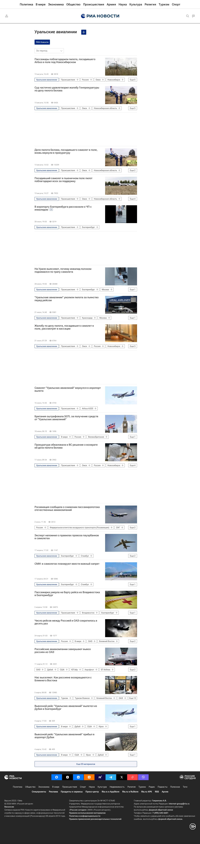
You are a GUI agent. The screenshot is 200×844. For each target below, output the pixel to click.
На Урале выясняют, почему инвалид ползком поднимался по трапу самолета (63, 270)
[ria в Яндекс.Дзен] (67, 777)
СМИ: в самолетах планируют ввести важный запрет (67, 563)
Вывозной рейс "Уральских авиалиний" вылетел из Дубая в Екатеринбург (66, 707)
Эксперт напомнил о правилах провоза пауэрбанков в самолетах (67, 537)
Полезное (175, 787)
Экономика (43, 787)
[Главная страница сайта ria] (100, 16)
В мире (55, 787)
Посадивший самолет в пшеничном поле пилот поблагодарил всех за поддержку (63, 180)
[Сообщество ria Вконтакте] (78, 777)
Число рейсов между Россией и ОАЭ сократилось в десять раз (66, 622)
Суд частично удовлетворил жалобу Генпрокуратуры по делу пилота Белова (67, 89)
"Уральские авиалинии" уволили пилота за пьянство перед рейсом (67, 299)
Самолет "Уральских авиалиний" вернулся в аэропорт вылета (68, 389)
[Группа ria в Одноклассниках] (89, 777)
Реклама (53, 791)
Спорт (83, 787)
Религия (132, 787)
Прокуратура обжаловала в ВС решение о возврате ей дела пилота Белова (66, 446)
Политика (17, 787)
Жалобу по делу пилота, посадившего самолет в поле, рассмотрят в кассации (64, 327)
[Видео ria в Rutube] (100, 777)
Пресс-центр (92, 791)
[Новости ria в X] (121, 777)
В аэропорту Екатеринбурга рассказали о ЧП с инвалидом (63, 208)
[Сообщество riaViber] (143, 777)
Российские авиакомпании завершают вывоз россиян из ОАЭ (63, 651)
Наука (92, 787)
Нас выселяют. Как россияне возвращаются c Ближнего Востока (63, 679)
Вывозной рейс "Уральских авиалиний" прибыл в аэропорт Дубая (64, 736)
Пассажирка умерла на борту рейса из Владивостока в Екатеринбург (67, 594)
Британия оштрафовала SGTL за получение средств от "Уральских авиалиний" (66, 418)
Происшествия (69, 787)
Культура (102, 787)
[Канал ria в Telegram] (111, 777)
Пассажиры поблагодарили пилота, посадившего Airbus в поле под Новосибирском (65, 61)
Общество (30, 787)
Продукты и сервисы (72, 791)
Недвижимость (117, 787)
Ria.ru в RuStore (130, 791)
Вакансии (9, 807)
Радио (152, 787)
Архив (165, 791)
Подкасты (162, 787)
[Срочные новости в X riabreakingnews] (132, 777)
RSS (157, 791)
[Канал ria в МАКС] (56, 777)
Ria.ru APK (146, 791)
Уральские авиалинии (56, 31)
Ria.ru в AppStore (110, 791)
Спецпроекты (39, 791)
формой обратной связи (161, 810)
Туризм (142, 787)
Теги (185, 787)
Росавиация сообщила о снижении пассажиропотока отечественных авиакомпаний (67, 508)
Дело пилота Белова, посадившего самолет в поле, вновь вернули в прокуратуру (66, 151)
